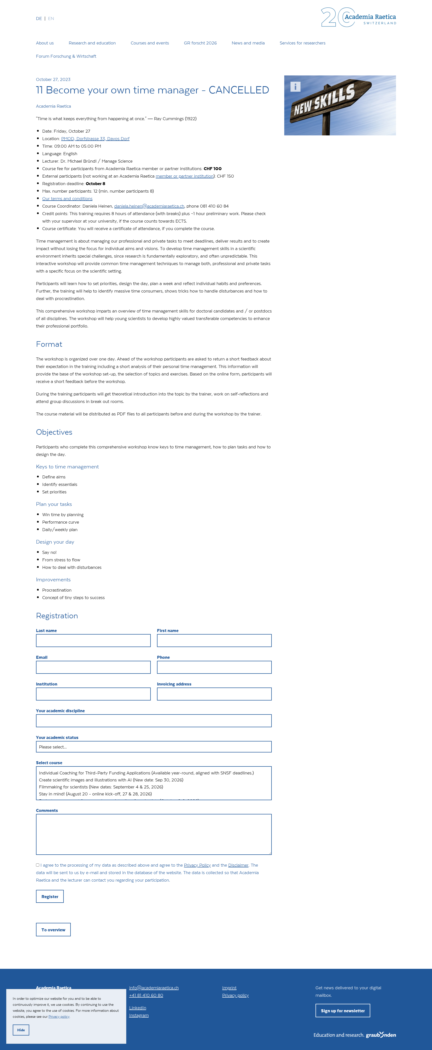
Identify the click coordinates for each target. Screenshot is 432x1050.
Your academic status (57, 737)
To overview (53, 929)
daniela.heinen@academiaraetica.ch (149, 205)
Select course (49, 762)
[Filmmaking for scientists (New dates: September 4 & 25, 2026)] (154, 786)
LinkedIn (137, 1007)
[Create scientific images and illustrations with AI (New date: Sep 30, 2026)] (154, 779)
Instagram (139, 1015)
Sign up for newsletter (343, 1010)
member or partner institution (185, 175)
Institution (46, 683)
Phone (163, 657)
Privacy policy (235, 995)
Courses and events (150, 42)
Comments (47, 810)
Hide (21, 1030)
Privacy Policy (197, 864)
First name (167, 630)
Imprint (229, 987)
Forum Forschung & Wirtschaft (66, 55)
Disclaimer (238, 864)
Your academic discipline (60, 710)
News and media (248, 42)
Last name (46, 630)
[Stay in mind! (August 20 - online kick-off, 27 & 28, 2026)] (154, 793)
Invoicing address (174, 683)
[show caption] (295, 87)
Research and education (92, 42)
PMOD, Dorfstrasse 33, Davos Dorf (95, 138)
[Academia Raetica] (358, 18)
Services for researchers (303, 42)
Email (42, 657)
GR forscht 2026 (200, 42)
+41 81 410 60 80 (146, 995)
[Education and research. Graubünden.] (355, 1036)
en (51, 18)
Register (50, 896)
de (39, 18)
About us (45, 42)
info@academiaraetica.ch (154, 987)
